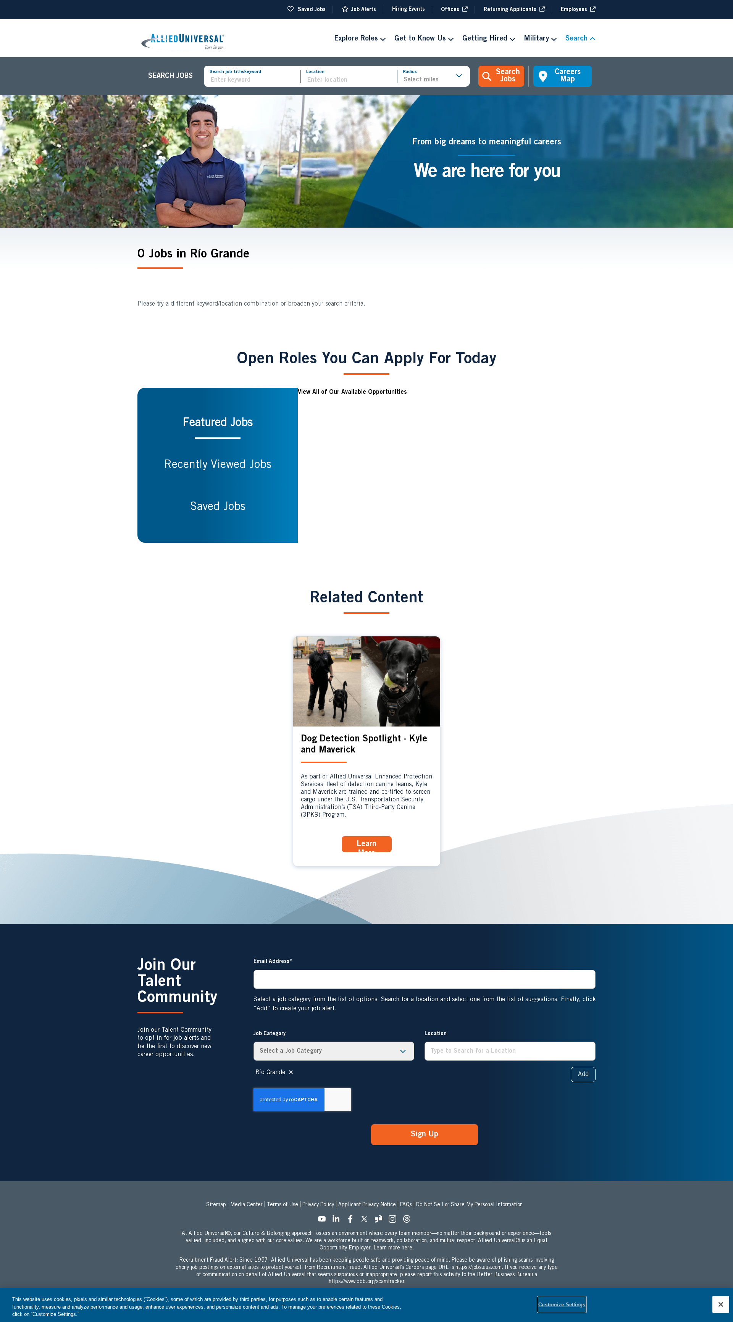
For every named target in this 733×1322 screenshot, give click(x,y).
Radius (410, 72)
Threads (409, 1221)
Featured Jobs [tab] (218, 423)
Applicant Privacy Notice (367, 1205)
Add (583, 1074)
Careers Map (568, 76)
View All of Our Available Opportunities (352, 392)
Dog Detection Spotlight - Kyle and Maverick (364, 745)
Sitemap (216, 1205)
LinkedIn (338, 1221)
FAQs (406, 1205)
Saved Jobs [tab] (217, 507)
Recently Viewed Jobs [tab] (217, 465)
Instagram (395, 1221)
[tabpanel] (447, 465)
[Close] (720, 1304)
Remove (291, 1072)
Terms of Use (282, 1205)
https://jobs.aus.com (478, 1267)
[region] (366, 1305)
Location (315, 72)
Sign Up (424, 1135)
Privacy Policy (318, 1205)
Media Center (246, 1205)
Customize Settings (561, 1304)
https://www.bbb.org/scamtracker (367, 1282)
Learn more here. (393, 1248)
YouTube (324, 1221)
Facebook (352, 1221)
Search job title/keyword (235, 72)
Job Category (269, 1034)
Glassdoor (381, 1221)
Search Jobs (508, 76)
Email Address (271, 961)
